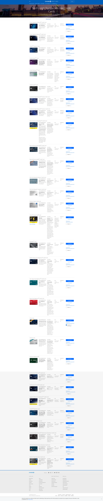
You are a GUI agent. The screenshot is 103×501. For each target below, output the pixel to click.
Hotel (29, 490)
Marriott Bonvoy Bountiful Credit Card (38, 145)
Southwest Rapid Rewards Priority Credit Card (40, 96)
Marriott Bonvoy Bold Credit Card (37, 159)
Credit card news (65, 482)
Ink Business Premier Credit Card (37, 385)
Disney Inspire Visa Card (35, 215)
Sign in (72, 1)
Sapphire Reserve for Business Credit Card (39, 397)
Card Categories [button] (48, 3)
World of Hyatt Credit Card (35, 201)
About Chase (59, 494)
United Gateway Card (35, 70)
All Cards (30, 479)
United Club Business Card (36, 421)
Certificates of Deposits (54, 482)
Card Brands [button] (55, 3)
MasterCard (40, 486)
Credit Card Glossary (65, 483)
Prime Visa (32, 318)
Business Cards (54, 18)
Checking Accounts (54, 479)
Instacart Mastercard (34, 356)
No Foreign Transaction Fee (42, 482)
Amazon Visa (32, 337)
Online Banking (64, 478)
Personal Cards (48, 18)
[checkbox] (68, 31)
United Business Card (35, 409)
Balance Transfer (31, 483)
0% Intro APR (40, 483)
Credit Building (40, 479)
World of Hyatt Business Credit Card (37, 457)
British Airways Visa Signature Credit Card (39, 257)
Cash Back (30, 482)
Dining (40, 478)
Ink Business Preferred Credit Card (37, 373)
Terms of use (62, 495)
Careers (73, 494)
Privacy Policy (30, 499)
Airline (30, 489)
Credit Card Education (65, 487)
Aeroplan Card (33, 241)
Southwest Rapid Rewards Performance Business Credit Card (43, 433)
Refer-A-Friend (40, 489)
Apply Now (71, 24)
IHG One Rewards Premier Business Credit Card (40, 445)
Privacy (56, 495)
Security (59, 495)
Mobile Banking (64, 479)
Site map (69, 495)
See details (70, 26)
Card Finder (43, 3)
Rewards (30, 487)
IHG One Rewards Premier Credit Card (38, 177)
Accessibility (65, 495)
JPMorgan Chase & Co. (68, 494)
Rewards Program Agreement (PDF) (70, 29)
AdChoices (72, 495)
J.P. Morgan (63, 494)
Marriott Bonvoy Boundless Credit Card (38, 121)
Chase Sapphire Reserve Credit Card (38, 34)
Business (30, 486)
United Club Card (34, 84)
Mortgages (53, 483)
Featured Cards (31, 3)
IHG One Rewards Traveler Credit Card (38, 189)
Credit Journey (53, 478)
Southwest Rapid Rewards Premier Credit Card (40, 109)
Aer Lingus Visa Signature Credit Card (38, 278)
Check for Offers (37, 3)
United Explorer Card (35, 46)
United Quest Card (34, 58)
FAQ (63, 486)
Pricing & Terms (68, 28)
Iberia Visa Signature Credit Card (37, 298)
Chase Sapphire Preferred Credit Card (38, 22)
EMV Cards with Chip (41, 487)
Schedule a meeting (65, 489)
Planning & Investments (54, 486)
